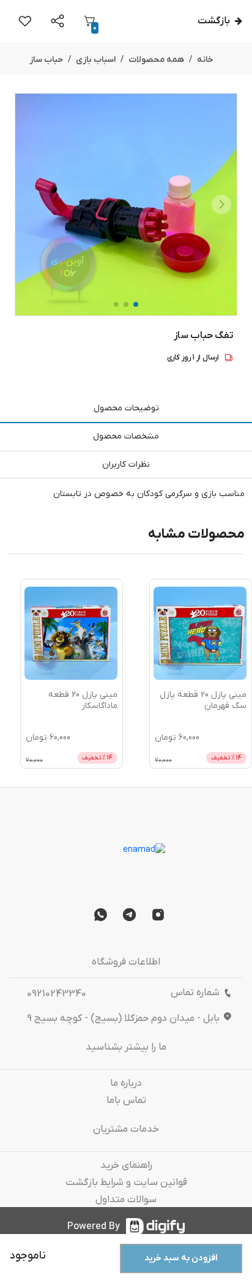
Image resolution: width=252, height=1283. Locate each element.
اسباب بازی (96, 60)
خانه (205, 60)
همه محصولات (156, 60)
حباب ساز (46, 60)
